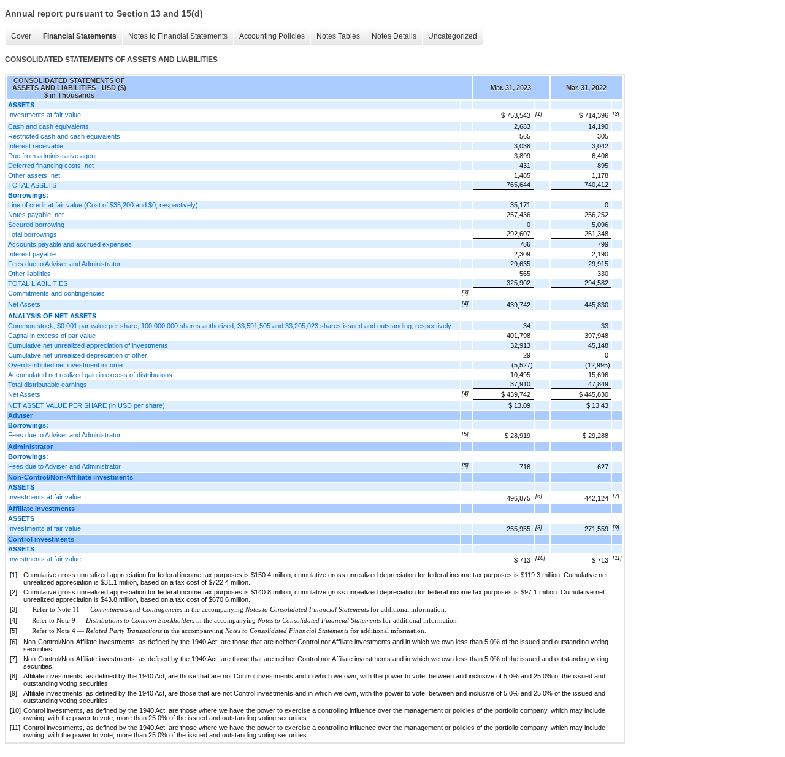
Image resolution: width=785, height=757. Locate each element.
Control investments (41, 539)
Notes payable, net (36, 214)
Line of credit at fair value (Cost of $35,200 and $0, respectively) (103, 205)
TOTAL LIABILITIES (37, 283)
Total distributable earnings (47, 384)
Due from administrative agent (52, 155)
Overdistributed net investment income (65, 365)
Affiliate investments (41, 508)
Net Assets (24, 304)
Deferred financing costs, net (51, 165)
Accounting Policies (272, 36)
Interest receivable (35, 146)
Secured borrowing (36, 224)
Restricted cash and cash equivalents (64, 136)
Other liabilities (29, 273)
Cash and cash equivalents (48, 126)
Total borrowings (32, 234)
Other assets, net (34, 175)
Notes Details (394, 36)
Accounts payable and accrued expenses (70, 244)
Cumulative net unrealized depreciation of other (77, 355)
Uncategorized (452, 36)
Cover (21, 36)
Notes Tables (338, 36)
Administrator (30, 446)
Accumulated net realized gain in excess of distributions (90, 374)
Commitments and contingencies (56, 293)
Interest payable (32, 254)
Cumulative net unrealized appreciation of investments (88, 345)
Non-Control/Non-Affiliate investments (70, 477)
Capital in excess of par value (52, 335)
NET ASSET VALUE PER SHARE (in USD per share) (86, 405)
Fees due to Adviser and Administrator (64, 263)
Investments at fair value (44, 114)
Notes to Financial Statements (178, 36)
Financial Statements (80, 36)
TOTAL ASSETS (32, 185)
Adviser (20, 415)
